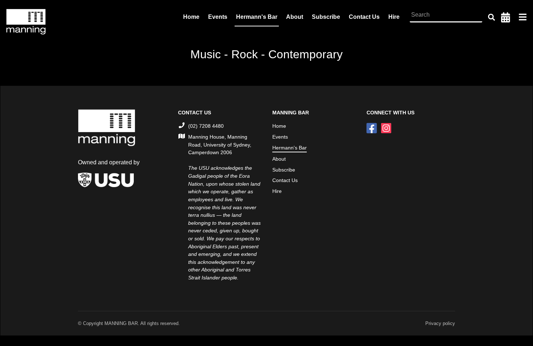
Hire (394, 17)
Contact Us (364, 17)
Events (217, 17)
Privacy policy (440, 323)
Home (191, 17)
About (294, 17)
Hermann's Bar (256, 17)
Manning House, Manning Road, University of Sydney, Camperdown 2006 (219, 144)
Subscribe (326, 17)
